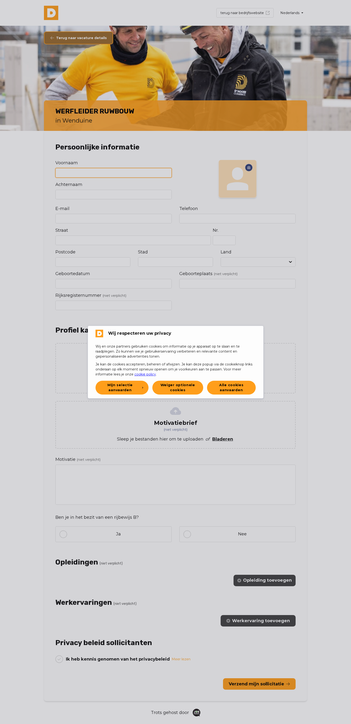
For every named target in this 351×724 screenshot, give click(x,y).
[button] (122, 388)
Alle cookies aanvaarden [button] (231, 387)
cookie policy (145, 374)
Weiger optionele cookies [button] (177, 387)
